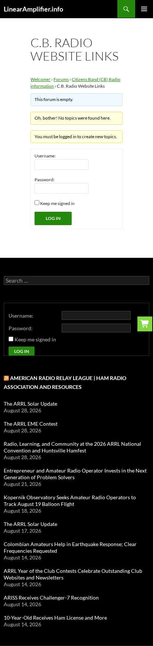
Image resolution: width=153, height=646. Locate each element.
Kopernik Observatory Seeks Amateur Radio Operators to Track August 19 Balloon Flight (70, 500)
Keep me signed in (57, 203)
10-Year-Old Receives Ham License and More (55, 617)
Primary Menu (144, 9)
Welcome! (40, 79)
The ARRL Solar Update (30, 403)
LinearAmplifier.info (33, 9)
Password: (45, 179)
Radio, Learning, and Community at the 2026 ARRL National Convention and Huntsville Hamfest (72, 447)
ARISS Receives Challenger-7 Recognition (51, 597)
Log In (53, 218)
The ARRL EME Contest (31, 424)
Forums (61, 79)
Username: (45, 156)
